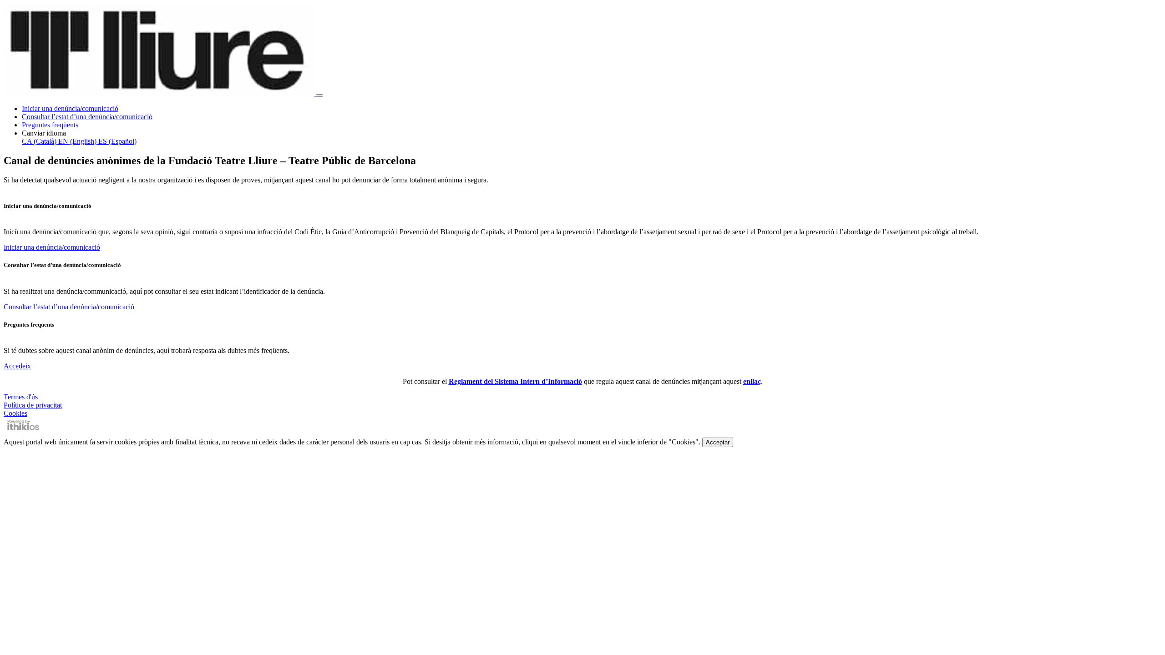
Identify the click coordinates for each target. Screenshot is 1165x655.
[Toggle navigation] (319, 95)
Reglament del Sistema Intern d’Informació (515, 381)
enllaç (752, 381)
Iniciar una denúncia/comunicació (70, 108)
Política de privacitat (33, 405)
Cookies (15, 413)
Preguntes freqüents (50, 125)
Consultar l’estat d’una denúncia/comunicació (87, 117)
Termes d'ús (21, 397)
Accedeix (17, 366)
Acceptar (717, 442)
